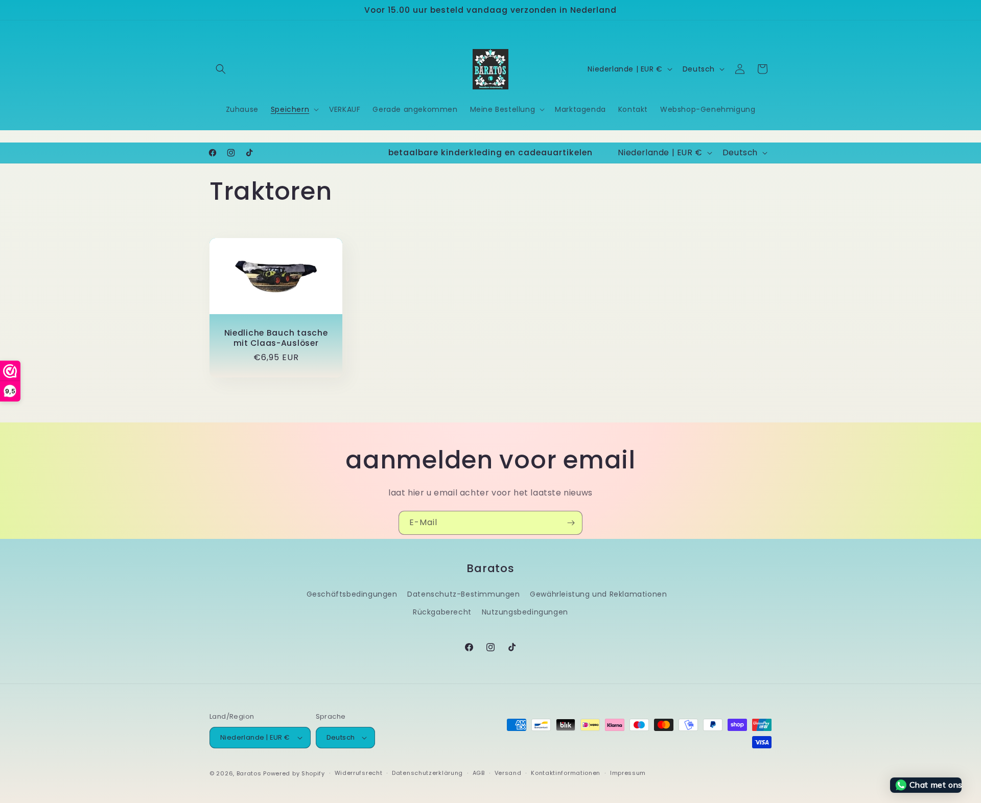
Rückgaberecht (442, 612)
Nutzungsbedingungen (525, 612)
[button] (220, 69)
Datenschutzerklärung (427, 773)
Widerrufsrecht (359, 773)
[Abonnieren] (570, 523)
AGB (479, 773)
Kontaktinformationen (565, 773)
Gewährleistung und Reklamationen (598, 594)
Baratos (249, 773)
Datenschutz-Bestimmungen (463, 594)
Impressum (628, 773)
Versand (508, 773)
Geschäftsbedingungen (352, 594)
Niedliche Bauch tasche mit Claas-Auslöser (276, 338)
